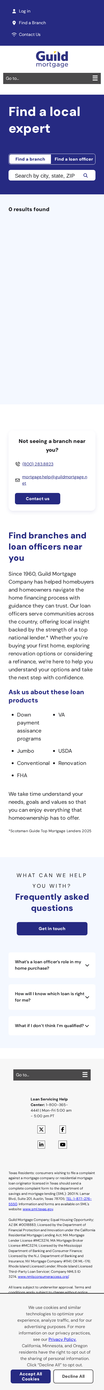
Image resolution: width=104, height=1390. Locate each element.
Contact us (38, 498)
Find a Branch (32, 23)
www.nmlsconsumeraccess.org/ (43, 1276)
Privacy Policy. (62, 1339)
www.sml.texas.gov (38, 1209)
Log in (24, 11)
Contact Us (30, 34)
